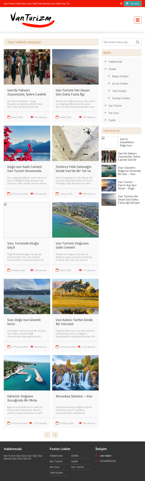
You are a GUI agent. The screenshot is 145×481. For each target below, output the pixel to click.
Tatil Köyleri (119, 91)
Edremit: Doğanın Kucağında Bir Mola (22, 398)
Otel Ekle (135, 3)
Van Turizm (115, 105)
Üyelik (112, 120)
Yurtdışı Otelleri (121, 98)
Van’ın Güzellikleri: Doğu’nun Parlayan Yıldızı (129, 144)
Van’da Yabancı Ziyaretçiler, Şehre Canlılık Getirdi (26, 94)
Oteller (113, 69)
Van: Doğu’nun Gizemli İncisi (24, 322)
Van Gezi (114, 113)
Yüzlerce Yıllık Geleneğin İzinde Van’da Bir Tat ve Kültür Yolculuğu (73, 170)
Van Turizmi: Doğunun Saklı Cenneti (72, 245)
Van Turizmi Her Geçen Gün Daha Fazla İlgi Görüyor (72, 94)
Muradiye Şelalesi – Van (74, 396)
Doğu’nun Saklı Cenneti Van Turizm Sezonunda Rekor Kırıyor (24, 170)
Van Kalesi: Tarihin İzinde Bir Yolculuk (74, 322)
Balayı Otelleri (120, 76)
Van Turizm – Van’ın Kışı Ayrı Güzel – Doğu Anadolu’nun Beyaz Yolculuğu (128, 188)
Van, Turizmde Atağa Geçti (23, 245)
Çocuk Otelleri (120, 83)
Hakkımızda (115, 61)
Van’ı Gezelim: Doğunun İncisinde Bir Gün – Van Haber (129, 172)
